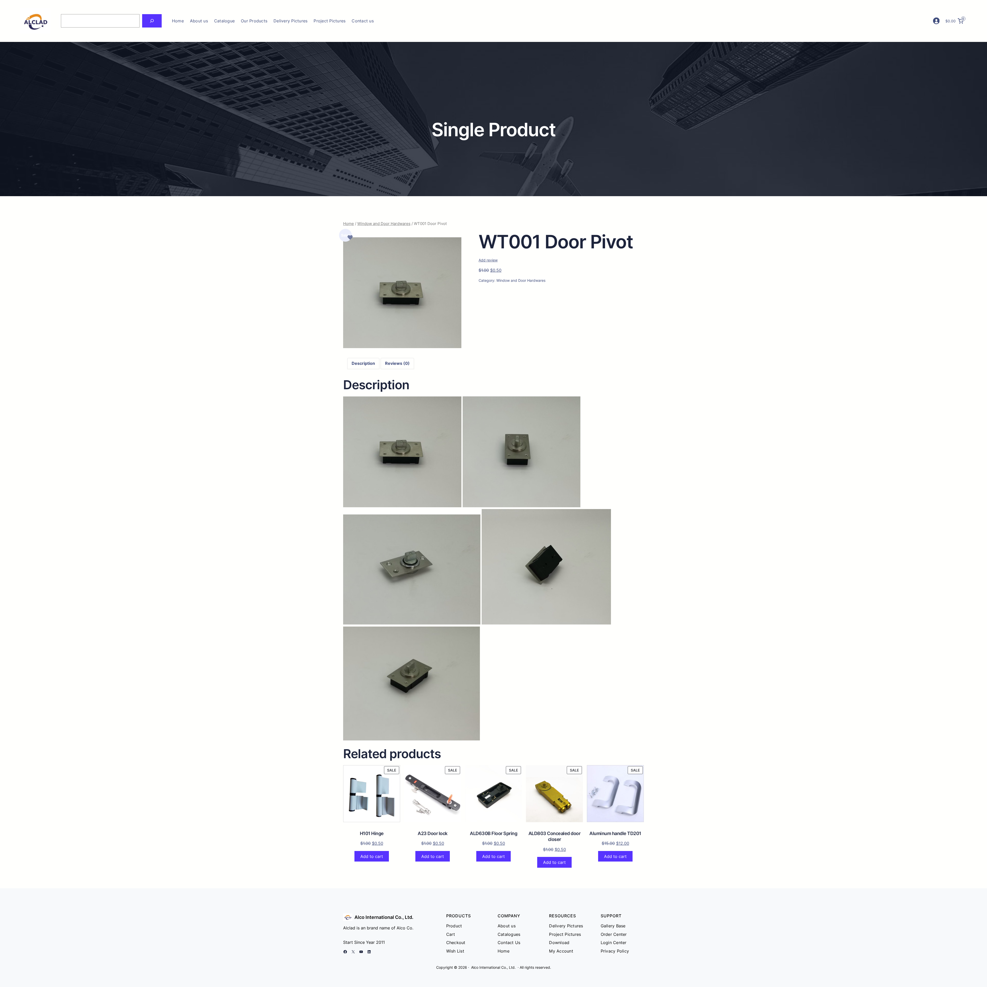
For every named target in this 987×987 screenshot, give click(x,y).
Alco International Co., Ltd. (383, 917)
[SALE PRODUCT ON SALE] (371, 793)
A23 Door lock (432, 833)
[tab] (363, 363)
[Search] (152, 21)
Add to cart (371, 856)
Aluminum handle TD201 (615, 833)
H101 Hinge (372, 833)
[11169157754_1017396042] (402, 346)
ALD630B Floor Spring (493, 833)
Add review (488, 260)
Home (178, 20)
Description (363, 363)
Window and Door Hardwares (383, 223)
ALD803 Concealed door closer (554, 836)
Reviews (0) (397, 363)
